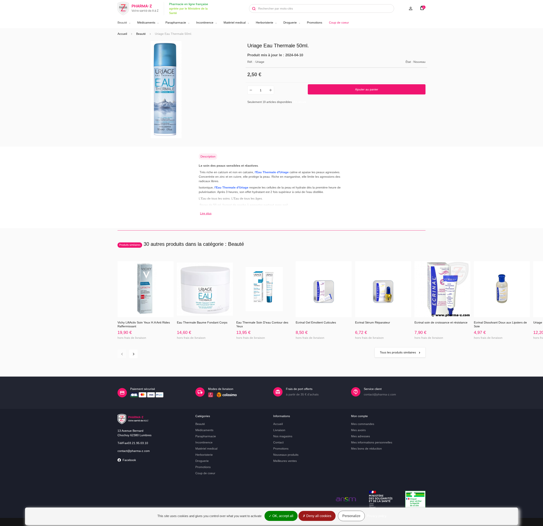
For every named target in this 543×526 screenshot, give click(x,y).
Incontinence (204, 22)
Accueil (122, 33)
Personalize (351, 516)
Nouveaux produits (285, 454)
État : (409, 61)
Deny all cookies (318, 516)
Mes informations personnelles (371, 442)
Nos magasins (282, 436)
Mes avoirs (358, 430)
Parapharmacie (175, 22)
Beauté (122, 22)
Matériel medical (235, 22)
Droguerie (290, 22)
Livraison (279, 430)
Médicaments (146, 22)
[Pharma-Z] (138, 8)
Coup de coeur (339, 22)
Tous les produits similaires (398, 352)
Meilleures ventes (285, 461)
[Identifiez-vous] (405, 8)
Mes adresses (360, 436)
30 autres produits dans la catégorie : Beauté (181, 244)
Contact (278, 442)
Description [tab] (208, 156)
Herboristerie (264, 22)
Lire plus (205, 213)
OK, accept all (282, 516)
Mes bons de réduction (366, 448)
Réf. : (251, 61)
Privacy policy (376, 516)
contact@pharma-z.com (134, 451)
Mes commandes (362, 424)
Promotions (314, 22)
